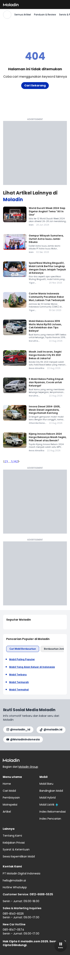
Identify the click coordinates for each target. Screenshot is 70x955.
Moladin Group (28, 767)
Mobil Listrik (46, 805)
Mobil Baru (46, 784)
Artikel (7, 812)
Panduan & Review (45, 14)
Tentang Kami (12, 836)
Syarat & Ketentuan (16, 849)
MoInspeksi (10, 805)
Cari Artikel (7, 15)
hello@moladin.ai (14, 880)
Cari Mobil (9, 791)
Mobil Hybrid (47, 798)
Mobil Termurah (19, 682)
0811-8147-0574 (13, 930)
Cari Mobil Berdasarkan (23, 649)
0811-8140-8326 (13, 914)
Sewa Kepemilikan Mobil (19, 856)
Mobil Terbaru (18, 674)
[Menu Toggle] (60, 945)
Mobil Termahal (19, 689)
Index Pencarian (50, 819)
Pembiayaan (11, 798)
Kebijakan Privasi (14, 843)
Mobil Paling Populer (22, 659)
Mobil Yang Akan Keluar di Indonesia (32, 667)
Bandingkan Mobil (51, 791)
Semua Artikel (22, 14)
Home (7, 784)
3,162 (14, 461)
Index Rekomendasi (52, 812)
